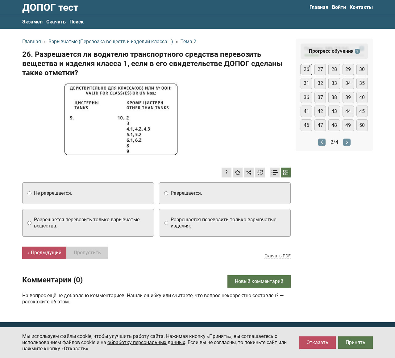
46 (306, 125)
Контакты (361, 7)
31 (306, 83)
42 (320, 111)
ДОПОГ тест (50, 7)
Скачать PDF (277, 255)
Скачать (56, 22)
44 (348, 111)
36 (306, 97)
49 (348, 125)
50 (362, 125)
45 (362, 111)
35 (362, 83)
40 (362, 97)
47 (320, 125)
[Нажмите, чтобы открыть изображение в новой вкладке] (121, 119)
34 (348, 83)
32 (320, 83)
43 (334, 111)
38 (334, 97)
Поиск (76, 22)
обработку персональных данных (146, 342)
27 (320, 69)
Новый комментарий (259, 281)
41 (306, 111)
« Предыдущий (44, 253)
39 (348, 97)
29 (348, 69)
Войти (339, 7)
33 (334, 83)
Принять (355, 342)
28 (334, 69)
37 (320, 97)
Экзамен (32, 22)
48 (334, 125)
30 (362, 69)
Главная (319, 7)
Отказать (317, 342)
